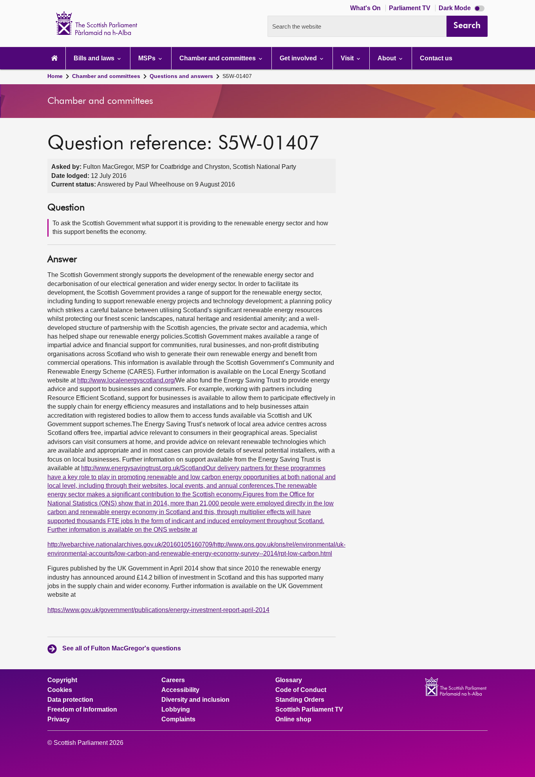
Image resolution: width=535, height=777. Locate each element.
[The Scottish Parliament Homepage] (54, 58)
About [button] (388, 58)
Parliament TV (410, 8)
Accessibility (180, 690)
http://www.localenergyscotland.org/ (126, 380)
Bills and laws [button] (95, 58)
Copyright (62, 680)
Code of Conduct (300, 690)
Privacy (58, 719)
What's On (366, 8)
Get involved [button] (299, 58)
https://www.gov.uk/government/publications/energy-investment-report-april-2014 (158, 610)
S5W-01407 (237, 76)
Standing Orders (299, 700)
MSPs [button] (147, 58)
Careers (173, 680)
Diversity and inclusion (195, 700)
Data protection (70, 700)
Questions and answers (181, 76)
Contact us (436, 58)
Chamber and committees (106, 76)
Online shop (293, 719)
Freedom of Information (82, 709)
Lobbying (175, 709)
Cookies (59, 690)
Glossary (288, 680)
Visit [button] (348, 58)
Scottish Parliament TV (309, 709)
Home (55, 76)
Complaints (178, 719)
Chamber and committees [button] (218, 58)
